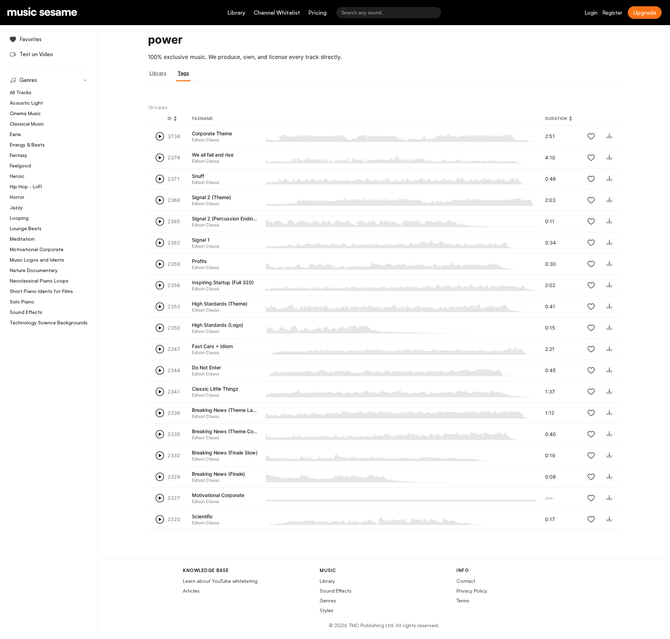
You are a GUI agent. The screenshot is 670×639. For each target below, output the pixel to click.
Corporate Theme (212, 133)
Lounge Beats (26, 228)
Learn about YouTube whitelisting (220, 581)
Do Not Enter (206, 367)
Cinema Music (25, 113)
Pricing (317, 12)
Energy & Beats (27, 145)
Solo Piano (22, 302)
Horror (17, 197)
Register (612, 12)
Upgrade (644, 12)
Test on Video (36, 54)
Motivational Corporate (37, 249)
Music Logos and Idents (37, 260)
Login (591, 12)
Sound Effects (26, 312)
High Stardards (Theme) (219, 304)
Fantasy (18, 155)
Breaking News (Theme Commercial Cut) (238, 431)
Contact (465, 581)
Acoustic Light (26, 103)
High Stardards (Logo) (217, 325)
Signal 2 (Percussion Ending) (225, 218)
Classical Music (27, 124)
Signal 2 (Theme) (211, 197)
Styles (326, 610)
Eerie (15, 134)
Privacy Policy (471, 591)
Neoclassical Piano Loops (39, 281)
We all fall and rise (212, 155)
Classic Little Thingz (215, 389)
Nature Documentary (34, 270)
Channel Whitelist (277, 12)
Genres (328, 600)
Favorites (31, 39)
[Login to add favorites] (591, 136)
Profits (199, 261)
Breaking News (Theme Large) (227, 410)
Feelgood (20, 165)
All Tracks (20, 92)
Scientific (202, 516)
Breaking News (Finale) (218, 474)
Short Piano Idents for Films (41, 291)
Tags (183, 73)
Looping (19, 218)
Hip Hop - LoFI (26, 186)
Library (236, 12)
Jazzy (16, 207)
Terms (462, 600)
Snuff (198, 176)
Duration (556, 118)
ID (170, 118)
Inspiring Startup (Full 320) (223, 282)
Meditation (22, 239)
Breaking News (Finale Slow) (225, 453)
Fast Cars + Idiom (212, 346)
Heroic (17, 176)
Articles (191, 591)
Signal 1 (201, 240)
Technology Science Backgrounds (49, 322)
